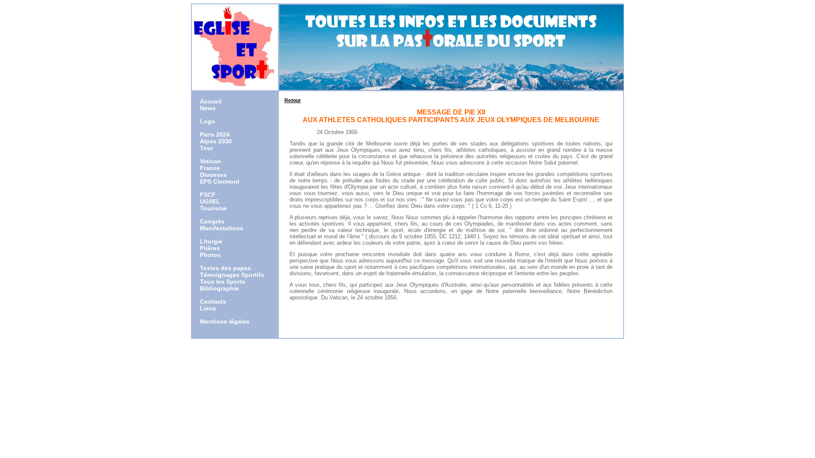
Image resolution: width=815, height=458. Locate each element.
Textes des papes (225, 268)
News (208, 108)
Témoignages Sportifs (232, 274)
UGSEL (210, 201)
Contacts (213, 301)
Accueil (211, 101)
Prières (210, 248)
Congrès (212, 221)
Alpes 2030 (216, 141)
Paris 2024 (215, 134)
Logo (207, 121)
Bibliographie (219, 288)
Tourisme (213, 208)
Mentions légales (225, 321)
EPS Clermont (219, 181)
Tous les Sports (222, 281)
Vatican (210, 161)
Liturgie (211, 241)
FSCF (208, 194)
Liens (208, 308)
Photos (210, 254)
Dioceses (213, 174)
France (210, 168)
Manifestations (221, 228)
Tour (206, 148)
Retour (292, 100)
